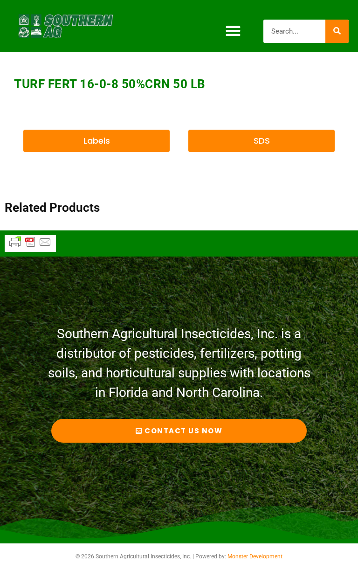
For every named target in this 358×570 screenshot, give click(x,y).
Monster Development (254, 556)
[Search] (337, 31)
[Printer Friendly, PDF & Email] (30, 246)
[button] (233, 31)
